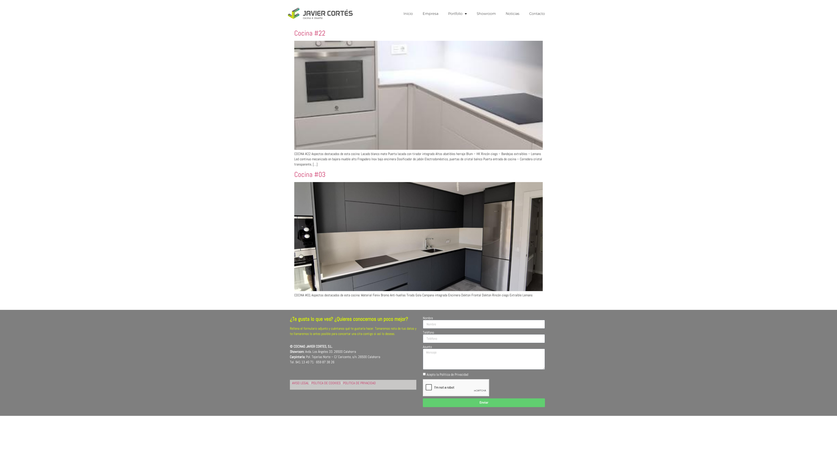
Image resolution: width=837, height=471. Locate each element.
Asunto (427, 347)
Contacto (537, 14)
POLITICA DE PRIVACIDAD (359, 383)
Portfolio (455, 14)
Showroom (486, 14)
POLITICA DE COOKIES (325, 383)
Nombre (428, 318)
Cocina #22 (309, 33)
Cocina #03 (309, 174)
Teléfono (428, 332)
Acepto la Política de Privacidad (447, 374)
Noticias (512, 14)
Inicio (408, 14)
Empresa (430, 14)
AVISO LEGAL (300, 383)
